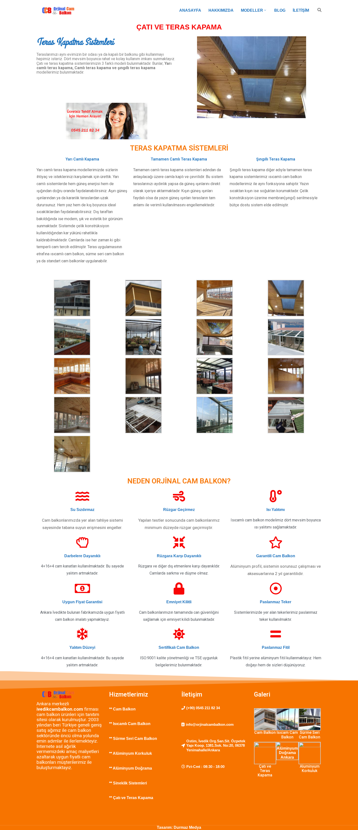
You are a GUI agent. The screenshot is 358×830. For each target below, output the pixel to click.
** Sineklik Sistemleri (128, 783)
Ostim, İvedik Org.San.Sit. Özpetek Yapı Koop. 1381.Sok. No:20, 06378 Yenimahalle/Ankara (215, 745)
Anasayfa (190, 10)
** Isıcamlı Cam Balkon (130, 724)
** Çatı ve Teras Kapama (131, 798)
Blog (279, 10)
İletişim (301, 10)
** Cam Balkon (123, 709)
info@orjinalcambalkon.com (210, 724)
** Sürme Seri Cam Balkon (133, 738)
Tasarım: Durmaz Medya (179, 827)
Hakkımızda (221, 10)
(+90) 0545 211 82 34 (203, 708)
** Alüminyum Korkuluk (131, 753)
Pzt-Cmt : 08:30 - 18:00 (205, 766)
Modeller (252, 10)
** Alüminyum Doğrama (131, 768)
